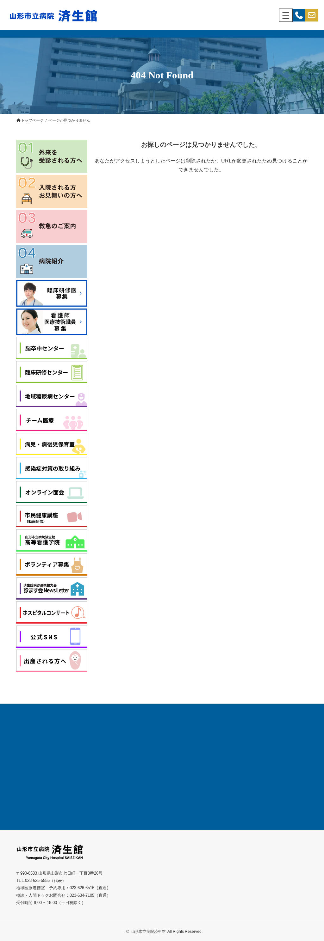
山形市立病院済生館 (148, 931)
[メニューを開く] (286, 15)
